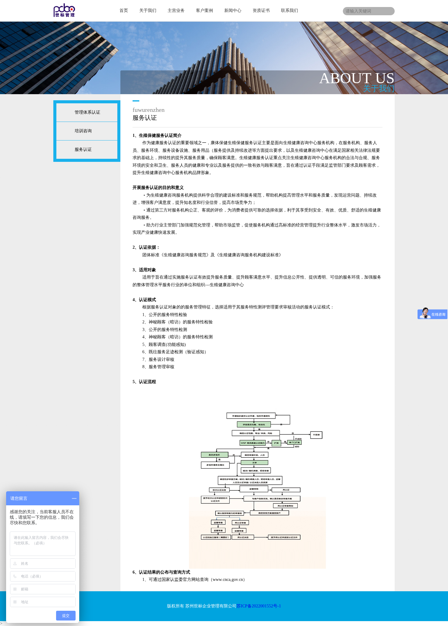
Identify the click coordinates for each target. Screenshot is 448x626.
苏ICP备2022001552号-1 (258, 606)
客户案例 (204, 10)
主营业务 (176, 10)
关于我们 (147, 10)
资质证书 (261, 10)
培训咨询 (83, 131)
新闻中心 (232, 10)
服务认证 (83, 149)
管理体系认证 (87, 112)
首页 (123, 10)
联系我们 (289, 10)
